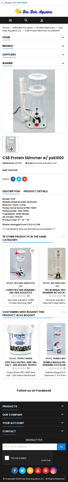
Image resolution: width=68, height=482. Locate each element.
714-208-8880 (19, 2)
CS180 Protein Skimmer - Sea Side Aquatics (21, 291)
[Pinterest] (24, 179)
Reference (8, 163)
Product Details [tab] (36, 191)
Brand (29, 163)
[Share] (13, 179)
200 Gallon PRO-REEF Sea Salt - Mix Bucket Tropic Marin (21, 365)
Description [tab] (11, 191)
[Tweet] (18, 179)
